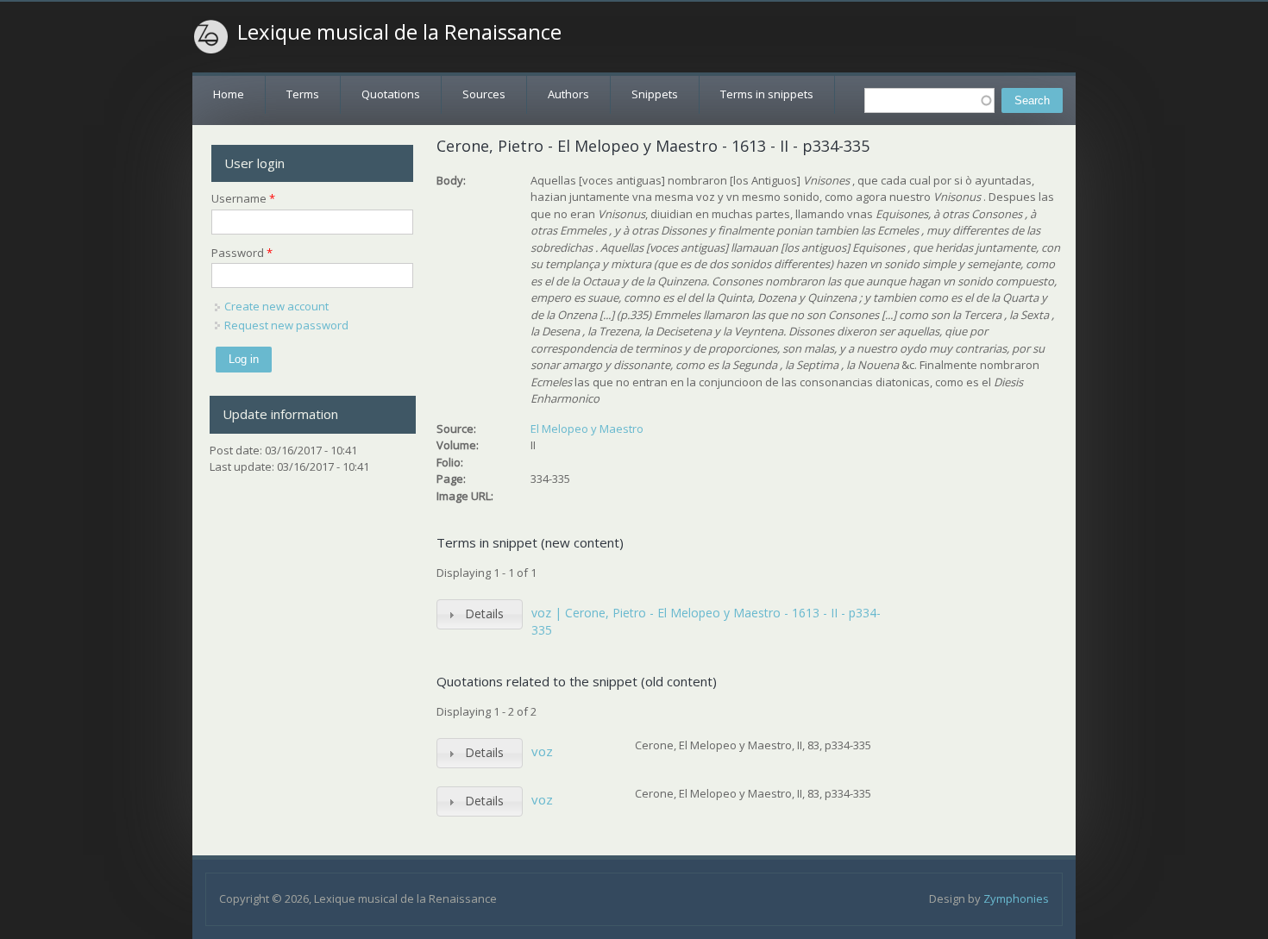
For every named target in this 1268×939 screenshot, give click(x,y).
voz (542, 751)
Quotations (390, 94)
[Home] (211, 37)
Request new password (286, 325)
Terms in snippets (766, 94)
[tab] (479, 614)
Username (243, 198)
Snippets (654, 94)
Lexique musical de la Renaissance (399, 32)
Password (242, 252)
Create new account (276, 306)
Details (484, 613)
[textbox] (929, 100)
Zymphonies (1016, 898)
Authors (568, 94)
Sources (483, 94)
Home (228, 94)
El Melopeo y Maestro (586, 428)
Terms (302, 94)
